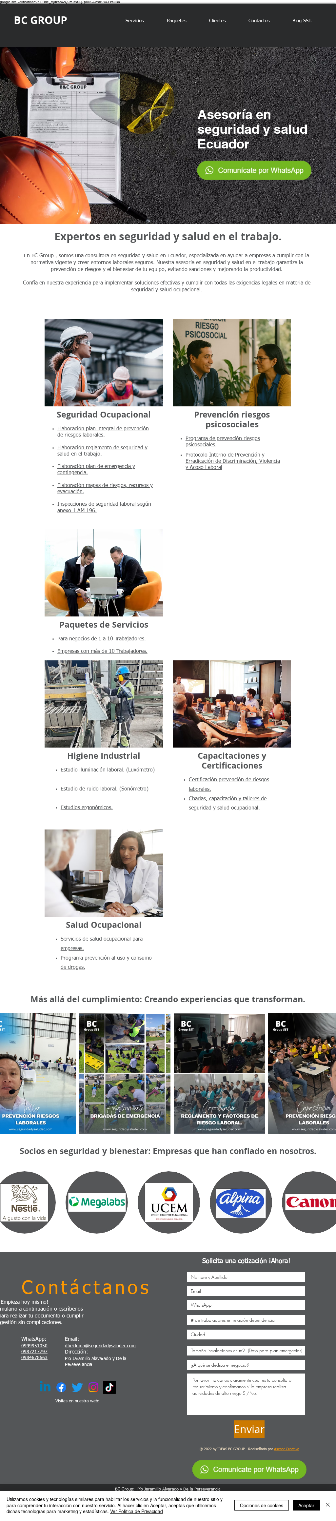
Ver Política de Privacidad (136, 1511)
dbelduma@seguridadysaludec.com (100, 1346)
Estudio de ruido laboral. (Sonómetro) (104, 789)
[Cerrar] (328, 1505)
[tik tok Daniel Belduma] (109, 1387)
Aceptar (306, 1505)
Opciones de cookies (261, 1505)
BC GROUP (40, 20)
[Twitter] (77, 1387)
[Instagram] (93, 1387)
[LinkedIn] (45, 1387)
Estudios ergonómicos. (87, 807)
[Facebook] (61, 1387)
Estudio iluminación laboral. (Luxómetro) (108, 770)
